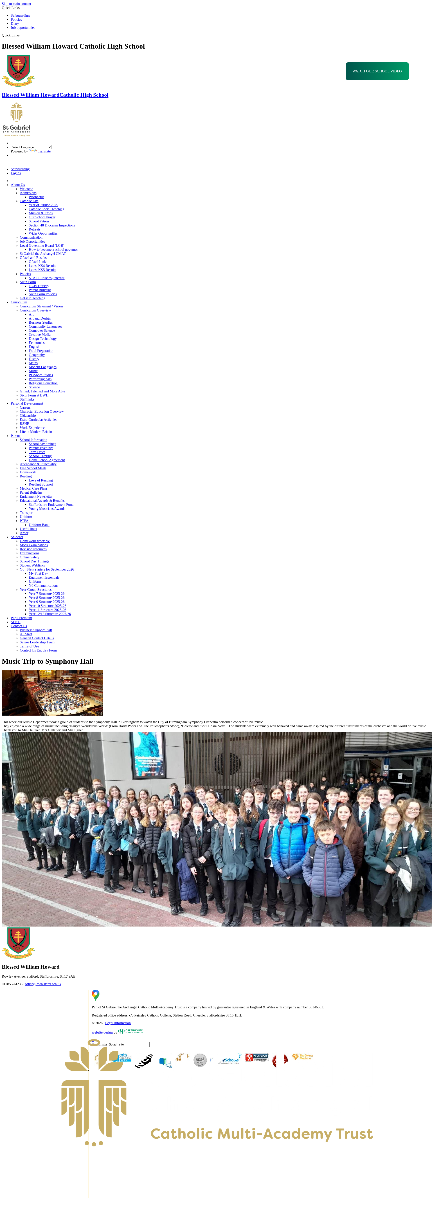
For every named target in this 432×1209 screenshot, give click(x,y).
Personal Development (27, 403)
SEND (15, 622)
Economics (37, 343)
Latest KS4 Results (42, 266)
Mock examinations (34, 545)
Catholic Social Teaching (46, 209)
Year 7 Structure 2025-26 (47, 594)
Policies (16, 19)
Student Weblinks (32, 565)
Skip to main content (16, 4)
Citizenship (28, 415)
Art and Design (40, 318)
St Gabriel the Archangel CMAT (43, 253)
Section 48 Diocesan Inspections (52, 225)
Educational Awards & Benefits (42, 500)
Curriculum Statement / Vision (41, 306)
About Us (18, 185)
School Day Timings (34, 561)
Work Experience (32, 428)
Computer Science (42, 330)
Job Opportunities (32, 241)
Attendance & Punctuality (38, 464)
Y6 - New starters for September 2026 (47, 569)
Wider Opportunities (43, 233)
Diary (15, 23)
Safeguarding (20, 15)
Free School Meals (33, 468)
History (34, 359)
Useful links (28, 529)
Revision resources (33, 549)
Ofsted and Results (33, 258)
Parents (16, 436)
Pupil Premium (21, 618)
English (34, 347)
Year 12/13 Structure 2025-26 (50, 614)
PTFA (24, 521)
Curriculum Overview (35, 310)
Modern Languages (42, 367)
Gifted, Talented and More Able (42, 391)
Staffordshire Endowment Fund (51, 504)
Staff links (27, 399)
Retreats (34, 229)
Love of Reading (41, 480)
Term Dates (37, 452)
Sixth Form (28, 282)
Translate (44, 151)
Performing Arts (40, 379)
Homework (28, 472)
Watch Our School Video (377, 71)
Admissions (28, 193)
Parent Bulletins (40, 290)
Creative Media (40, 334)
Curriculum (19, 302)
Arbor (24, 533)
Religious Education (43, 383)
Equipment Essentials (44, 577)
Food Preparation (41, 351)
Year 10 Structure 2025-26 (47, 606)
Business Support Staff (36, 630)
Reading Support (41, 484)
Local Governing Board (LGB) (42, 245)
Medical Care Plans (33, 488)
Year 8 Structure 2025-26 (47, 598)
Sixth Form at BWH (34, 395)
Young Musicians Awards (47, 508)
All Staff (26, 634)
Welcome (26, 189)
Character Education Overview (42, 411)
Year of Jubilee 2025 (43, 205)
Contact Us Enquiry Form (38, 650)
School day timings (42, 444)
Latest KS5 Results (42, 270)
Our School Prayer (42, 217)
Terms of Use (29, 646)
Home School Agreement (47, 460)
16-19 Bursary (39, 286)
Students (17, 537)
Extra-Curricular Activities (38, 419)
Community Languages (45, 326)
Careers (25, 407)
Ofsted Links (38, 262)
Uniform (26, 517)
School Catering (40, 456)
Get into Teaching (32, 298)
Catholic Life (29, 201)
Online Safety (29, 557)
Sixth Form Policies (43, 294)
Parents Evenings (41, 448)
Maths (33, 363)
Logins (16, 173)
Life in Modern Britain (36, 432)
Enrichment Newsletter (36, 496)
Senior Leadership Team (37, 642)
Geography (37, 355)
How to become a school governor (53, 249)
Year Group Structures (36, 589)
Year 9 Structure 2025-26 (47, 602)
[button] (21, 35)
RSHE (24, 423)
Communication (31, 237)
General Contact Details (37, 638)
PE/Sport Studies (41, 375)
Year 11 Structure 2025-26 (47, 610)
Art (31, 314)
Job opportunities (23, 27)
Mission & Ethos (41, 213)
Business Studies (41, 322)
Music (33, 371)
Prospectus (36, 197)
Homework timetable (35, 541)
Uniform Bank (39, 525)
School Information (33, 440)
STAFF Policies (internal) (47, 278)
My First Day (38, 573)
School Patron (39, 221)
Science (34, 387)
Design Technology (43, 338)
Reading (26, 476)
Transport (26, 513)
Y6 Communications (43, 585)
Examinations (29, 553)
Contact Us (19, 626)
